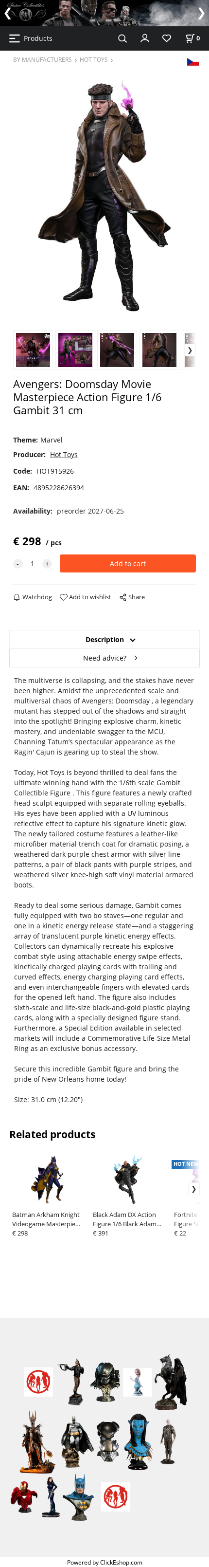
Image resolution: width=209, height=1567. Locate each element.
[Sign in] (145, 37)
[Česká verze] (193, 61)
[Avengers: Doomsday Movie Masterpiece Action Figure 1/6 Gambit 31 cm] (104, 195)
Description (105, 639)
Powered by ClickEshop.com (104, 1562)
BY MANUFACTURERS (42, 59)
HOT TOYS (94, 59)
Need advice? (104, 658)
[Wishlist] (167, 39)
